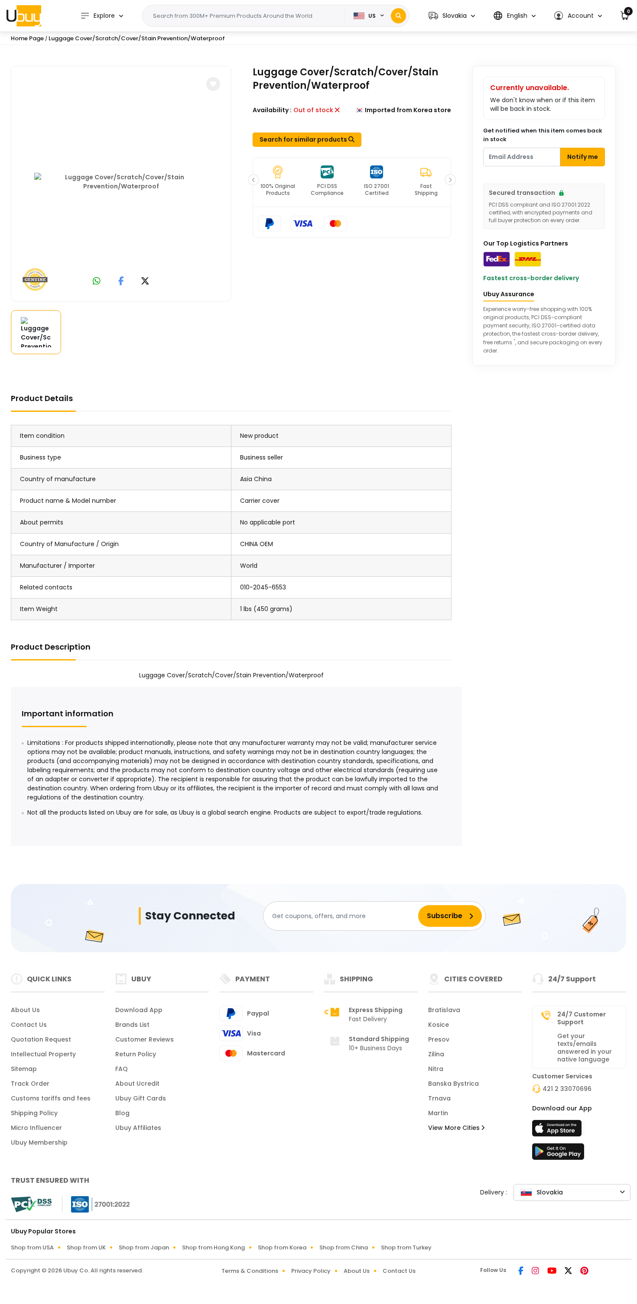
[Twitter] (569, 1271)
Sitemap (24, 1069)
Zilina (436, 1054)
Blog (122, 1113)
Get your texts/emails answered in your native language (584, 1047)
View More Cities (454, 1127)
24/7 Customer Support (581, 1018)
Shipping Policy (34, 1113)
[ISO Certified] (96, 1204)
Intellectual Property (43, 1054)
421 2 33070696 (567, 1088)
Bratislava (444, 1010)
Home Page (27, 38)
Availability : (272, 110)
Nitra (435, 1069)
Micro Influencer (36, 1127)
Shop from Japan (144, 1247)
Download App (138, 1010)
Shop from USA (32, 1247)
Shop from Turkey (406, 1247)
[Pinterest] (584, 1271)
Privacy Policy (311, 1271)
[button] (451, 15)
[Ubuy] (23, 15)
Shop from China (343, 1247)
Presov (438, 1039)
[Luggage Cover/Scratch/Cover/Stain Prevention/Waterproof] (121, 182)
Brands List (132, 1024)
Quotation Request (41, 1039)
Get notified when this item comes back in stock (542, 134)
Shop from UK (86, 1247)
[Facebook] (521, 1271)
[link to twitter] (145, 282)
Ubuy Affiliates (138, 1127)
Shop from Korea (282, 1247)
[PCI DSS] (31, 1204)
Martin (438, 1113)
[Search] (398, 15)
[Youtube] (552, 1271)
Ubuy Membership (39, 1142)
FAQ (121, 1069)
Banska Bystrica (453, 1083)
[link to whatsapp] (97, 282)
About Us (25, 1010)
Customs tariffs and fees (51, 1098)
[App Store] (558, 1131)
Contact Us (29, 1024)
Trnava (439, 1098)
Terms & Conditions (249, 1271)
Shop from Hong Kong (213, 1247)
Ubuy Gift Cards (140, 1098)
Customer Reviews (144, 1039)
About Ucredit (137, 1083)
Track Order (30, 1083)
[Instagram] (536, 1271)
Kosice (438, 1024)
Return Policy (135, 1054)
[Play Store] (558, 1154)
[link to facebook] (121, 282)
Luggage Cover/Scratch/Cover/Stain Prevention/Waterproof (137, 38)
